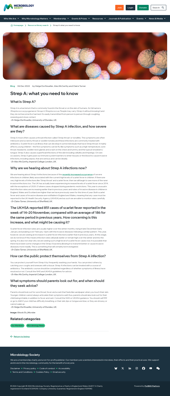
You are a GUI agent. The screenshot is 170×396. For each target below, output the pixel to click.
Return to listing (22, 336)
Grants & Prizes (79, 18)
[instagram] (136, 368)
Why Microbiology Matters (35, 18)
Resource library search (38, 25)
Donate (143, 7)
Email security (59, 372)
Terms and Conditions (22, 372)
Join (119, 7)
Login (130, 7)
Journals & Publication (120, 18)
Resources (97, 18)
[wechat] (158, 368)
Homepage (18, 25)
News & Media (156, 18)
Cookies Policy (42, 372)
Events (140, 18)
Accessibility (64, 368)
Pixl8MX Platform (152, 386)
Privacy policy (29, 368)
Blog (12, 86)
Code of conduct (47, 368)
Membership (60, 18)
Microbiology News (35, 325)
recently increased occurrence (77, 174)
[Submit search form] (163, 7)
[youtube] (150, 368)
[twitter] (122, 368)
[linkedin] (129, 368)
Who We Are (10, 18)
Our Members (17, 325)
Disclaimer (15, 368)
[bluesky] (116, 368)
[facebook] (143, 368)
